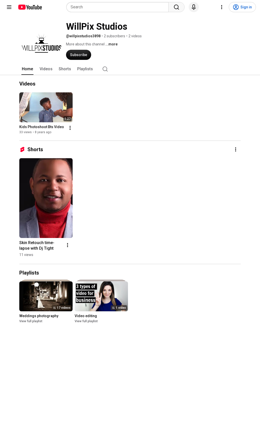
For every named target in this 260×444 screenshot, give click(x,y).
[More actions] (70, 128)
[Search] (176, 7)
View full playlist (30, 321)
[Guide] (9, 7)
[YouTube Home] (29, 7)
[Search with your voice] (194, 7)
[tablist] (130, 69)
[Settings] (222, 7)
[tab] (27, 69)
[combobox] (119, 7)
